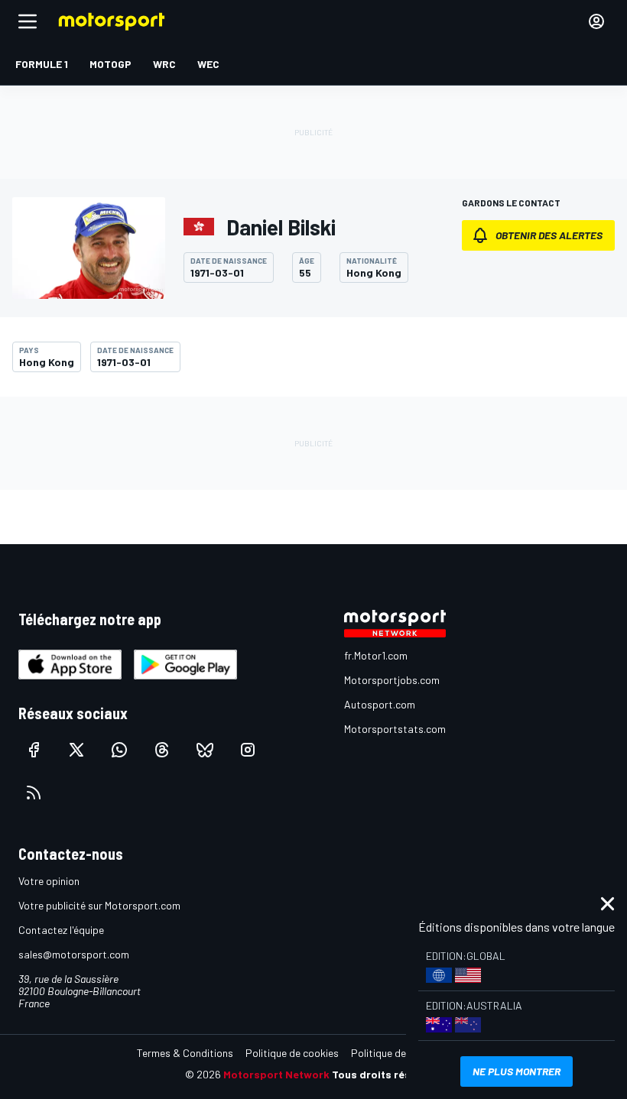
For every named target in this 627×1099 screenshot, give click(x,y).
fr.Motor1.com (376, 655)
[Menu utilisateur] (596, 21)
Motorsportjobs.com (392, 679)
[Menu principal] (27, 21)
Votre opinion (49, 880)
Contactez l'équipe (61, 929)
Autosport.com (379, 704)
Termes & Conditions (185, 1052)
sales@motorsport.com (73, 954)
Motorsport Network (276, 1074)
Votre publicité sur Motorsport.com (99, 905)
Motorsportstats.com (395, 728)
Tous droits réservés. (387, 1074)
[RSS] (33, 792)
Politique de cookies (292, 1052)
